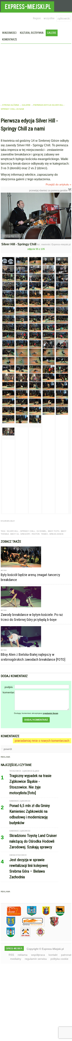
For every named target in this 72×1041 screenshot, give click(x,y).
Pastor (36, 530)
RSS (11, 950)
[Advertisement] (36, 72)
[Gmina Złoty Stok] (51, 922)
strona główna (10, 105)
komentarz (9, 688)
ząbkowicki (63, 18)
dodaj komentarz (36, 715)
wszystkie (49, 18)
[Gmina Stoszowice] (29, 922)
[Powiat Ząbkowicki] (11, 911)
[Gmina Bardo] (43, 911)
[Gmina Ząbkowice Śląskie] (28, 911)
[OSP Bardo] (37, 932)
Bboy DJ (14, 530)
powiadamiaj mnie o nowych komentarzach (42, 737)
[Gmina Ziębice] (8, 932)
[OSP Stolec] (22, 932)
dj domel (41, 527)
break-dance (57, 530)
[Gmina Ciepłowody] (57, 911)
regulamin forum (50, 709)
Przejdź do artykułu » (58, 184)
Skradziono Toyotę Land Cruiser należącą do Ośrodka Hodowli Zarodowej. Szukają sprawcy (33, 837)
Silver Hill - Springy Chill (21, 527)
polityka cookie (59, 954)
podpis (9, 683)
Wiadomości (9, 32)
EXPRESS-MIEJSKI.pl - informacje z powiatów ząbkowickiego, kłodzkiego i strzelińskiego (27, 6)
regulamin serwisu (36, 954)
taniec (44, 530)
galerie (26, 105)
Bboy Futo (53, 527)
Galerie (51, 32)
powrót (8, 745)
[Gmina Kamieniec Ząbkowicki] (8, 922)
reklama (22, 950)
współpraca (38, 950)
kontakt (53, 950)
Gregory (25, 530)
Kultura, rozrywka (32, 32)
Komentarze (9, 39)
